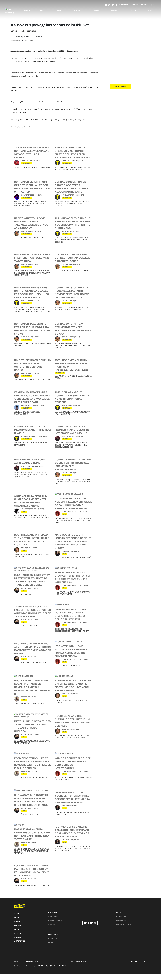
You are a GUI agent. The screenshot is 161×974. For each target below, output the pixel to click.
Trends (114, 11)
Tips (152, 5)
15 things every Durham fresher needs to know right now (71, 363)
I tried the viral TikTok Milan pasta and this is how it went (32, 429)
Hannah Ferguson (70, 161)
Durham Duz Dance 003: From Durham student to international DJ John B (72, 429)
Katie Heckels (68, 231)
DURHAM (26, 163)
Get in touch (90, 923)
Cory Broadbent (28, 195)
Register (52, 938)
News (42, 11)
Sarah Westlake (16, 40)
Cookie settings (124, 925)
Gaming (77, 11)
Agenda (96, 11)
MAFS (76, 551)
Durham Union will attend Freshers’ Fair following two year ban (32, 257)
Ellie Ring (25, 697)
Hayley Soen (67, 551)
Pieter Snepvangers (30, 405)
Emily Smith (26, 548)
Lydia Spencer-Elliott (71, 512)
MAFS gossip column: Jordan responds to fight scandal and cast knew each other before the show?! (73, 541)
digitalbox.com (32, 961)
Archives (52, 925)
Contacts (121, 921)
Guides (151, 11)
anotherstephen (28, 509)
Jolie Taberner (28, 161)
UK (24, 511)
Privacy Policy (55, 921)
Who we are (124, 5)
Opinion (132, 11)
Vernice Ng (67, 405)
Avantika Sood (68, 436)
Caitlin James (27, 231)
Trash (59, 11)
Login (51, 942)
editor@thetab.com (78, 961)
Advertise (143, 5)
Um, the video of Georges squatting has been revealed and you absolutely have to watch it (32, 687)
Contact (134, 5)
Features (77, 405)
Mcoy (25, 40)
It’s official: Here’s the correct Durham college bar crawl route (72, 257)
